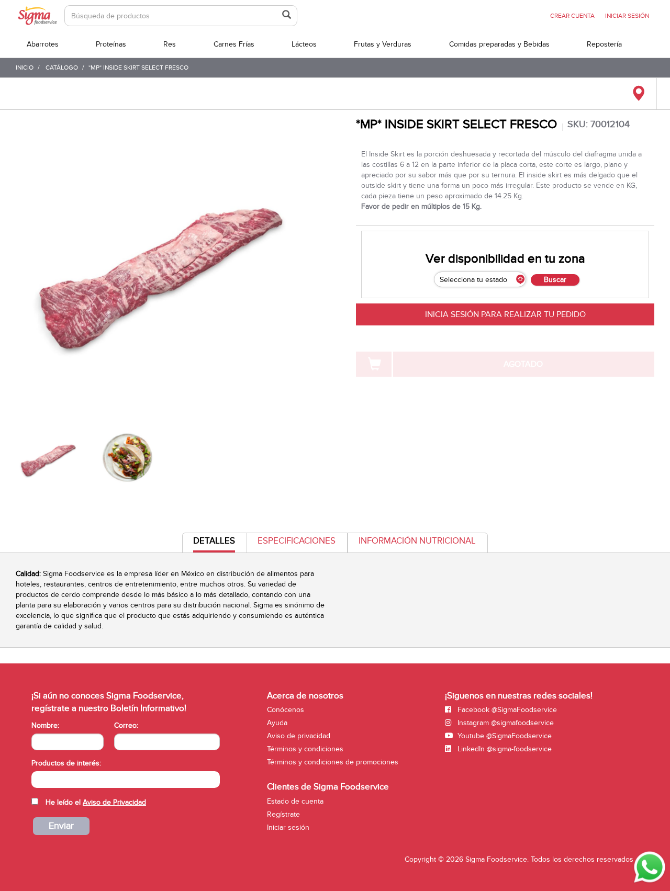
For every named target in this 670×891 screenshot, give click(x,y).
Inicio (25, 67)
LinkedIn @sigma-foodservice (503, 749)
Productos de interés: (66, 763)
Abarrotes (43, 44)
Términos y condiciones (305, 749)
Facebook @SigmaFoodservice (506, 709)
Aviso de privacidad (298, 735)
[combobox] (125, 779)
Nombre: (45, 725)
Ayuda (277, 722)
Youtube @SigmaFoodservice (503, 735)
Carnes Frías (234, 44)
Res (169, 44)
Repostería (604, 44)
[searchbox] (37, 778)
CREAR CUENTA (572, 15)
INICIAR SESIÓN (627, 15)
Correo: (126, 725)
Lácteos (304, 44)
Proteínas (111, 44)
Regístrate (283, 814)
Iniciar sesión (288, 827)
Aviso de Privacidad (114, 802)
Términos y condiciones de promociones (332, 762)
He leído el (96, 802)
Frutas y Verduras (382, 44)
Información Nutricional (417, 541)
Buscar (555, 279)
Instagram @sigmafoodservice (504, 722)
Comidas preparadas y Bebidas (499, 44)
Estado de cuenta (295, 801)
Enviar (61, 825)
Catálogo (62, 67)
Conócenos (285, 709)
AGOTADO (523, 364)
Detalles (214, 543)
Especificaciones (297, 541)
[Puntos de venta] (638, 93)
